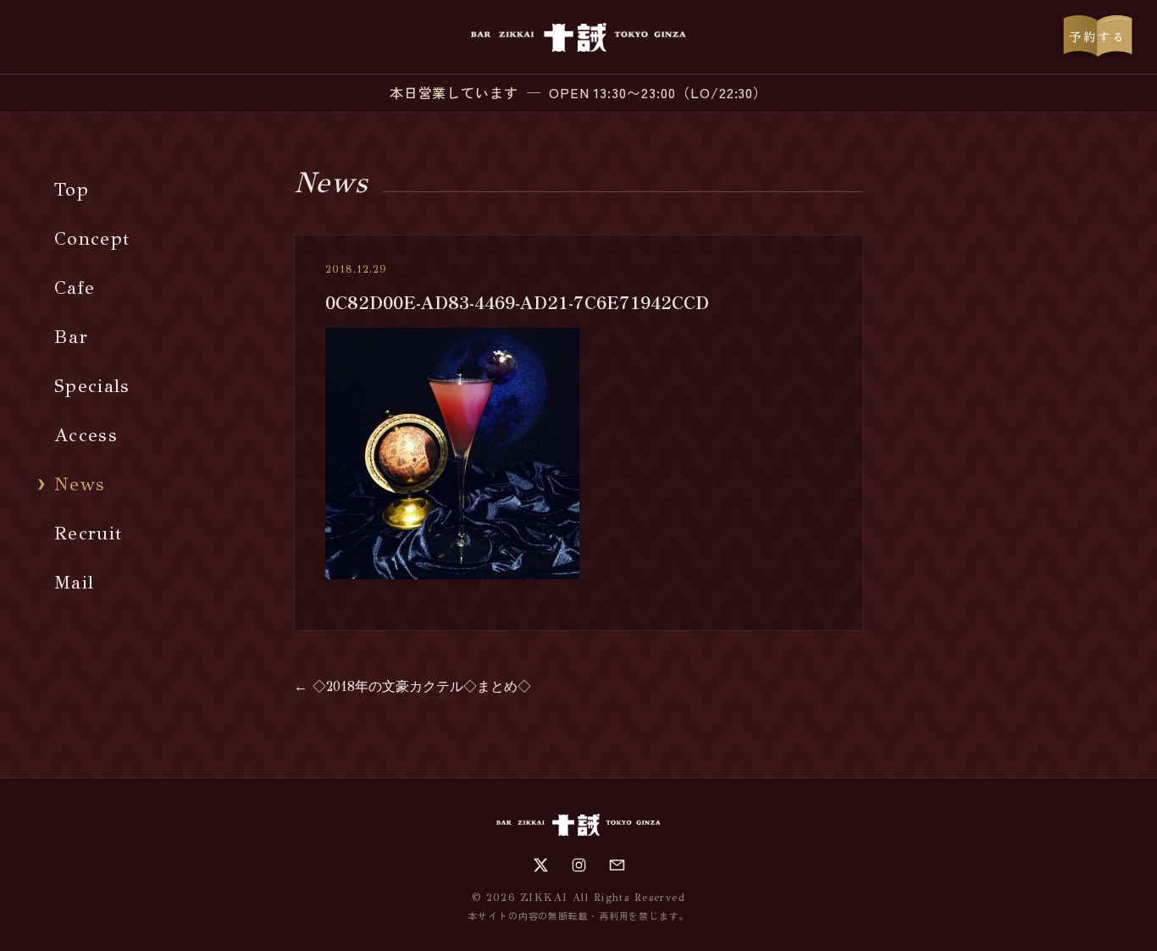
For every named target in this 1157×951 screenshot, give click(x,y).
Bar (71, 336)
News (79, 484)
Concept (92, 238)
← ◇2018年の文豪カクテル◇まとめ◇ (412, 686)
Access (86, 434)
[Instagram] (579, 865)
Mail (74, 582)
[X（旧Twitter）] (541, 865)
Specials (92, 385)
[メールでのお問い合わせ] (617, 865)
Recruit (88, 533)
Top (71, 189)
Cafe (74, 287)
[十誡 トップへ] (578, 37)
